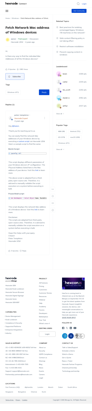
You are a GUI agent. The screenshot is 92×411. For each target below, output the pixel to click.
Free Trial (42, 320)
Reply (44, 92)
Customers (43, 290)
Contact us (43, 358)
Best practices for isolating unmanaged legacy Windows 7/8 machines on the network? (72, 30)
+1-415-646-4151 (13, 368)
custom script (23, 141)
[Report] (52, 210)
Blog (40, 364)
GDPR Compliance (45, 354)
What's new (43, 323)
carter (65, 82)
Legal (41, 378)
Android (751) (75, 131)
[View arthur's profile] (58, 105)
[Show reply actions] (44, 118)
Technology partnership (70, 371)
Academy (42, 307)
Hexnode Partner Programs (72, 364)
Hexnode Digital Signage (14, 296)
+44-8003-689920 (16, 351)
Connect (23, 4)
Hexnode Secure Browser (14, 292)
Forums (41, 310)
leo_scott (66, 90)
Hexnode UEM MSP (12, 302)
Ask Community (79, 11)
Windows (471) (13, 92)
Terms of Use (9, 400)
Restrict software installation (72, 46)
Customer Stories (45, 293)
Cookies (24, 400)
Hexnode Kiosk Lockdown (14, 289)
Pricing (41, 286)
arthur (65, 106)
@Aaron (15, 126)
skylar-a (66, 98)
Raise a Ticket (67, 361)
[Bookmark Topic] (52, 196)
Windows (15, 18)
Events (41, 371)
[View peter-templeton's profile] (10, 118)
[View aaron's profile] (7, 40)
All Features (43, 283)
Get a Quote (66, 358)
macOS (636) (75, 137)
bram (65, 74)
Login (84, 4)
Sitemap (42, 361)
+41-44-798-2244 (15, 361)
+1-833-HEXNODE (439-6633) (20, 347)
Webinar (42, 300)
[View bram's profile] (58, 73)
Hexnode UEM (17, 42)
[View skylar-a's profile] (58, 97)
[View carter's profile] (58, 81)
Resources (43, 296)
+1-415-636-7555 (16, 364)
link (36, 170)
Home (7, 18)
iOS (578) (61, 137)
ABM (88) (61, 131)
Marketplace (43, 317)
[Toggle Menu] (6, 10)
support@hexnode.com (17, 371)
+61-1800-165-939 (16, 354)
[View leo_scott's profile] (58, 89)
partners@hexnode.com (18, 374)
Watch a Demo (67, 354)
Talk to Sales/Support (70, 347)
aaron (13, 39)
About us (42, 347)
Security (42, 351)
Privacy (18, 400)
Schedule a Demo (68, 351)
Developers (43, 313)
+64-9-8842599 (14, 358)
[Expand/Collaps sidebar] (52, 189)
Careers (42, 374)
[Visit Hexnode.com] (11, 3)
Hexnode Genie (11, 299)
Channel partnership (69, 368)
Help (40, 303)
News (41, 368)
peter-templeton (21, 115)
